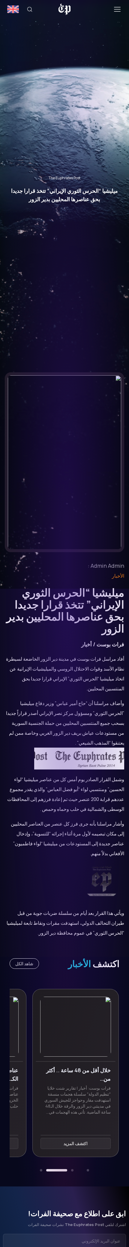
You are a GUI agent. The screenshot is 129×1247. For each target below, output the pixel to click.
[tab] (87, 1170)
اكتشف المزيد (65, 1143)
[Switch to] (13, 9)
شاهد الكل (24, 963)
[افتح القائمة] (117, 9)
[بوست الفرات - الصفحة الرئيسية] (64, 9)
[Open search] (29, 9)
